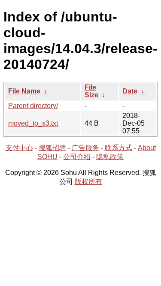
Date (129, 91)
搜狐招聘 (52, 147)
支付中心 (19, 147)
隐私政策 (110, 156)
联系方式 (118, 147)
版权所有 (88, 181)
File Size (91, 91)
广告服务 (85, 147)
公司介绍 (77, 156)
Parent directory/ (33, 105)
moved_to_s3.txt (33, 123)
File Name (24, 91)
